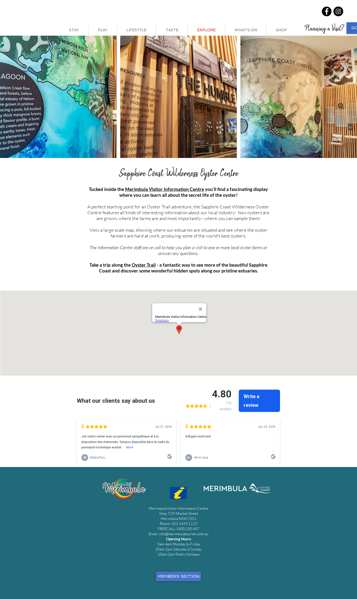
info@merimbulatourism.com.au (183, 534)
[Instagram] (338, 11)
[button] (58, 97)
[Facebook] (327, 11)
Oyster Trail (144, 265)
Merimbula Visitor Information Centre (164, 189)
